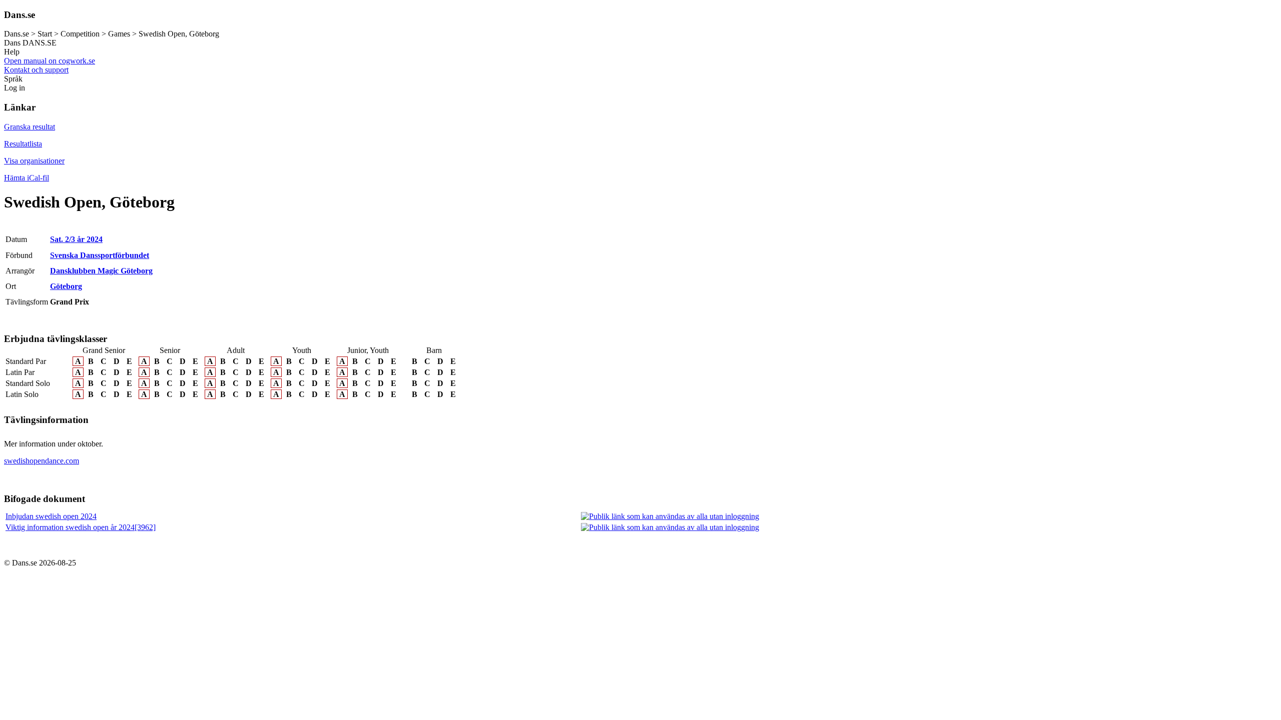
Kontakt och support (36, 70)
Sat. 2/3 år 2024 (76, 239)
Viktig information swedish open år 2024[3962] (81, 527)
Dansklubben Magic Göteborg (101, 270)
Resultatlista (23, 144)
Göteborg (66, 286)
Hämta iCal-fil (26, 178)
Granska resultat (29, 126)
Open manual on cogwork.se (49, 60)
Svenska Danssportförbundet (99, 255)
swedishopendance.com (41, 460)
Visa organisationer (34, 160)
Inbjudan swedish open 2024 (51, 516)
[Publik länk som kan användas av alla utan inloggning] (670, 516)
